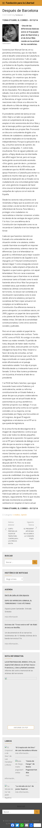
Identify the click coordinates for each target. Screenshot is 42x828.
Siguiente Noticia (29, 530)
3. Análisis (16, 515)
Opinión (24, 515)
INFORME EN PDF (21, 727)
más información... (12, 643)
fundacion (19, 15)
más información (11, 616)
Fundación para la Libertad (20, 3)
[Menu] (3, 3)
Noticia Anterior (13, 532)
